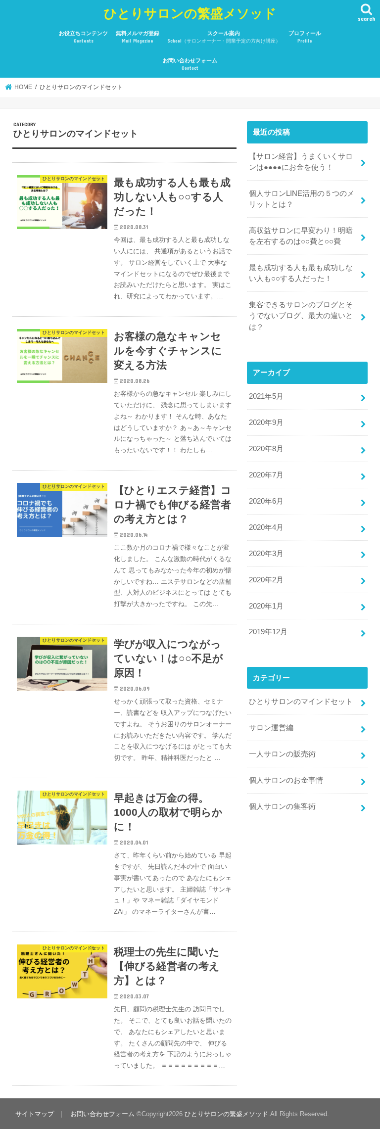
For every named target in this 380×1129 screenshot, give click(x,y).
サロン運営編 (271, 728)
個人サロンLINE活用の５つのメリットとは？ (301, 198)
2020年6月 (266, 501)
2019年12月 (268, 632)
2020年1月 (266, 606)
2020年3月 (266, 554)
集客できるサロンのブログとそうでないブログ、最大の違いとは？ (301, 315)
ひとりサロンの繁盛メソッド (190, 12)
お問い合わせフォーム (190, 64)
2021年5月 (266, 396)
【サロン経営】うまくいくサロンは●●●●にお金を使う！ (301, 161)
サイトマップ (34, 1114)
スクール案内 (224, 37)
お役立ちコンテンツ (83, 37)
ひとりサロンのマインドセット (301, 702)
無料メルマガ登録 (137, 37)
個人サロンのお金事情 (286, 780)
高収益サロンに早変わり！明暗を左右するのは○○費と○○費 (301, 236)
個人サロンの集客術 (282, 806)
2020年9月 (266, 422)
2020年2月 (266, 580)
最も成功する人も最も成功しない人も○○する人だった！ (301, 273)
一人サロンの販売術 (282, 754)
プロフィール (304, 37)
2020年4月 (266, 527)
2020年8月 (266, 449)
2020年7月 (266, 475)
